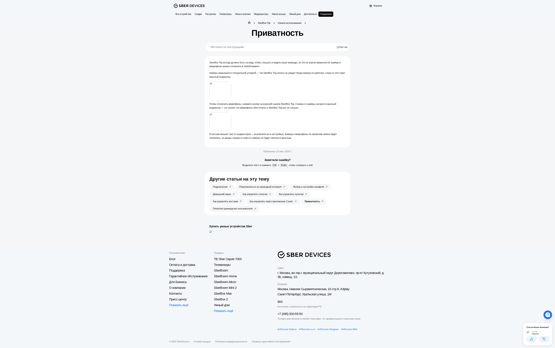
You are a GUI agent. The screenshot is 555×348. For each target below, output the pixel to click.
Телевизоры (225, 14)
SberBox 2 (221, 299)
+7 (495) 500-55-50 (290, 314)
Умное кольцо (279, 14)
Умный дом (294, 14)
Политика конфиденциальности (231, 341)
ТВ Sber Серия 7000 (228, 259)
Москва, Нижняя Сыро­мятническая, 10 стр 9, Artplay (313, 289)
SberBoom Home (225, 276)
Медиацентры (261, 14)
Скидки (198, 14)
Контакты (175, 293)
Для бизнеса (310, 14)
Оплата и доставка (182, 265)
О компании (177, 288)
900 (280, 302)
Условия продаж (202, 341)
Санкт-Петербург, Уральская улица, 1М (304, 294)
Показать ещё (178, 305)
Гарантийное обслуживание (188, 276)
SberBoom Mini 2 (225, 288)
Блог (172, 259)
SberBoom (221, 270)
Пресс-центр (178, 299)
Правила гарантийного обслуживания (271, 341)
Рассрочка (210, 14)
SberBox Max (223, 293)
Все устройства (183, 14)
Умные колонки (243, 14)
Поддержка (326, 14)
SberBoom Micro (225, 282)
